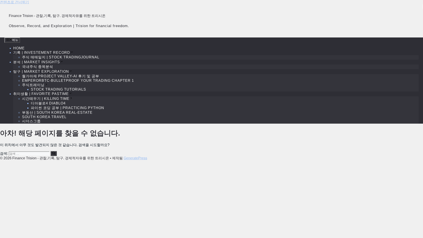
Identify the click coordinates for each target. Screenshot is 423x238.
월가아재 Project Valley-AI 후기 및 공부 (60, 76)
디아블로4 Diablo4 (48, 103)
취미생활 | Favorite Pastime (41, 94)
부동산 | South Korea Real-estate (57, 112)
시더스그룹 (31, 121)
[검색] (53, 153)
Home (19, 48)
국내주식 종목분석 (37, 67)
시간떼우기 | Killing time (45, 98)
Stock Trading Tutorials (58, 89)
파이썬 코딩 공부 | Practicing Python (67, 108)
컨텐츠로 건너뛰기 (14, 2)
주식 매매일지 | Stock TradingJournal (60, 57)
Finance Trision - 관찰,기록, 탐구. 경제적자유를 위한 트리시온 (57, 16)
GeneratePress (135, 158)
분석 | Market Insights (36, 62)
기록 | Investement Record (41, 52)
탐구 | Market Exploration (41, 71)
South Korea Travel (44, 117)
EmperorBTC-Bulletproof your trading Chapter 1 (78, 80)
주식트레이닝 (33, 85)
